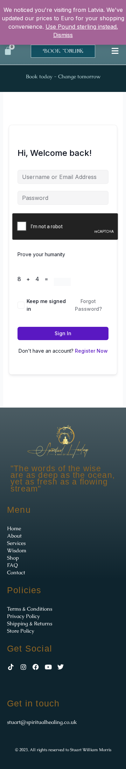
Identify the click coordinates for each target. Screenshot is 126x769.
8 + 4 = (36, 278)
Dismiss (63, 34)
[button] (114, 50)
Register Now (91, 351)
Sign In (63, 333)
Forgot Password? (88, 305)
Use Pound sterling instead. (82, 26)
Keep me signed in (46, 305)
